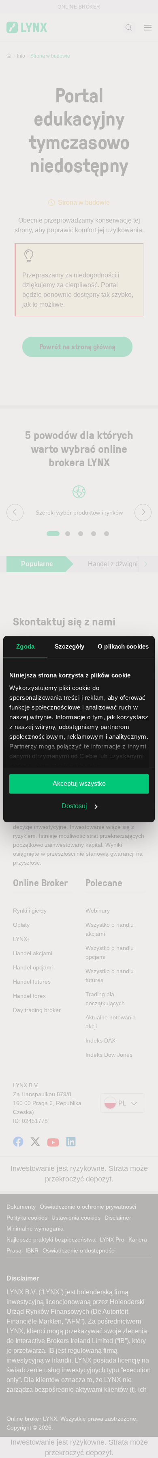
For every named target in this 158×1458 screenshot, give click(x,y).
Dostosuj (74, 806)
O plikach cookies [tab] (123, 646)
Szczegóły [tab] (69, 646)
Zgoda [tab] (25, 646)
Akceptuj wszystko (79, 783)
